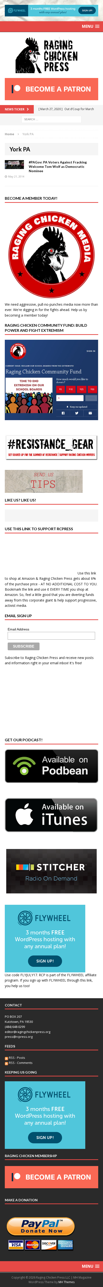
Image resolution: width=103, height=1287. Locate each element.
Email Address (18, 629)
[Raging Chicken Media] (51, 55)
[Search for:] (51, 119)
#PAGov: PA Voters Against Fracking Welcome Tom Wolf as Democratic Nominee (58, 166)
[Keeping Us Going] (45, 1146)
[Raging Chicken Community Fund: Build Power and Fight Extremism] (51, 380)
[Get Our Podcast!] (51, 766)
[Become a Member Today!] (51, 299)
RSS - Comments (20, 1063)
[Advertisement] (41, 701)
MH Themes (66, 1282)
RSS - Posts (16, 1057)
